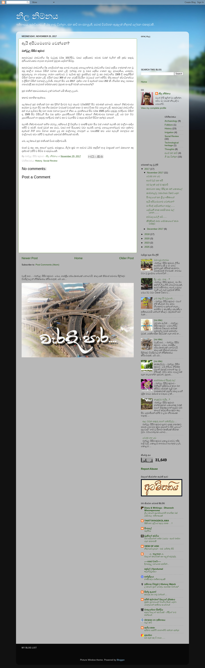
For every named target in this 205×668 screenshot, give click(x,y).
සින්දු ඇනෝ (150, 592)
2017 (147, 169)
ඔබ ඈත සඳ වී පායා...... (154, 638)
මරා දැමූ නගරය (161, 260)
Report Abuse (149, 469)
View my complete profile (153, 108)
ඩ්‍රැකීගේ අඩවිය (151, 536)
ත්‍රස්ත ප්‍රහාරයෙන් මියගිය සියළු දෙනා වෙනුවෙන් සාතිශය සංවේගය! (160, 603)
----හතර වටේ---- (152, 561)
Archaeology (171, 121)
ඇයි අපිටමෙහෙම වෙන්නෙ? (160, 201)
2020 (147, 238)
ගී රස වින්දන (171, 157)
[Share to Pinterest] (101, 156)
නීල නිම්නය (37, 16)
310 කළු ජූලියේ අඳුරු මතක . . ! (158, 523)
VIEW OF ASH (151, 546)
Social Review (50, 161)
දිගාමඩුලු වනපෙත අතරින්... (156, 564)
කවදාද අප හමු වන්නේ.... (155, 594)
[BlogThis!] (92, 156)
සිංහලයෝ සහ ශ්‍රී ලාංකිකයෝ (160, 197)
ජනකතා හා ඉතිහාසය (154, 620)
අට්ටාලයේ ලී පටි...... (156, 217)
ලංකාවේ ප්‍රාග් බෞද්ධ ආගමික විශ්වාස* (161, 587)
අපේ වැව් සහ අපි (154, 180)
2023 (147, 243)
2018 (147, 234)
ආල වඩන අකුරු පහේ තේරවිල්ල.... (160, 421)
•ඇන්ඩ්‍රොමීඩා (150, 571)
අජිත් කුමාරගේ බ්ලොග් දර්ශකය (159, 599)
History (38, 161)
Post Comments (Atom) (47, 265)
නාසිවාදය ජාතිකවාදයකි (154, 579)
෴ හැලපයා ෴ (154, 554)
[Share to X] (95, 156)
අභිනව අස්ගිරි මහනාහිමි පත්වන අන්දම (161, 630)
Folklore (169, 125)
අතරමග (148, 635)
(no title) (158, 320)
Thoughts (169, 149)
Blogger (120, 660)
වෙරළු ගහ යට (153, 176)
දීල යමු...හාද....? (162, 279)
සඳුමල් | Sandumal (153, 569)
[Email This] (89, 156)
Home (78, 258)
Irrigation (169, 132)
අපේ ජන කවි (171, 153)
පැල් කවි (148, 622)
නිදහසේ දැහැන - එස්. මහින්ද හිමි (159, 549)
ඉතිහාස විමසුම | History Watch (160, 584)
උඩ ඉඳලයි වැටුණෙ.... (164, 298)
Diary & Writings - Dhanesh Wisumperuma (159, 509)
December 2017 (155, 229)
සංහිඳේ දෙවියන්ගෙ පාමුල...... (160, 206)
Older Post (126, 258)
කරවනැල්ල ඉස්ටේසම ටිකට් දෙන (162, 193)
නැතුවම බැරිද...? (162, 399)
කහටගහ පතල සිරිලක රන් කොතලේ (164, 189)
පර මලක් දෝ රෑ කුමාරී (157, 184)
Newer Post (30, 258)
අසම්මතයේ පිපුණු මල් (164, 380)
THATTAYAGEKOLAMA (156, 520)
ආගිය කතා (149, 627)
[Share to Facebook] (98, 156)
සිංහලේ (148, 528)
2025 (147, 247)
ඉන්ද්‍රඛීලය (149, 576)
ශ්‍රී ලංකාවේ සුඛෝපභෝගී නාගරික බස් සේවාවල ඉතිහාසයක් (160, 514)
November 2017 (155, 172)
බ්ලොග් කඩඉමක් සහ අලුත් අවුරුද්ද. (160, 556)
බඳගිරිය (147, 531)
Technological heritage (172, 143)
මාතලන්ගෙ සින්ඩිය (153, 609)
